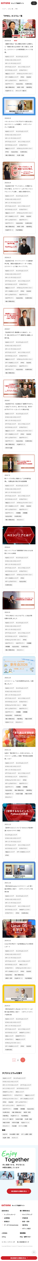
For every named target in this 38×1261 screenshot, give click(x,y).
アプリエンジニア (11, 67)
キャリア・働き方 (21, 90)
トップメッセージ (9, 1214)
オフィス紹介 (26, 1229)
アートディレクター (9, 1105)
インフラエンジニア (24, 67)
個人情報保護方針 (22, 1242)
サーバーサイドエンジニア (13, 63)
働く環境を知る (10, 87)
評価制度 (25, 1218)
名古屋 (14, 1126)
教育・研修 (21, 87)
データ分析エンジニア (12, 77)
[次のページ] (22, 1060)
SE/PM (5, 1134)
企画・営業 (7, 1137)
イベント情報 (23, 1126)
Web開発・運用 (14, 1134)
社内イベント (9, 722)
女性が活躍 (20, 793)
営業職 (18, 513)
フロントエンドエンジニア (13, 60)
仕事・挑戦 (21, 155)
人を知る (4, 1233)
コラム (4, 1237)
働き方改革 (29, 719)
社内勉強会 (20, 230)
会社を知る (20, 84)
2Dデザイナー (10, 84)
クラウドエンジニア (11, 70)
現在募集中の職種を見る (19, 1191)
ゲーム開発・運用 (27, 1134)
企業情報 (7, 1218)
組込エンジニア (10, 73)
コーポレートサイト (7, 1242)
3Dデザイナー (24, 80)
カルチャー (21, 519)
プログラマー (23, 70)
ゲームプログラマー (11, 80)
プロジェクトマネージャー (25, 73)
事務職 (25, 513)
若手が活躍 (9, 448)
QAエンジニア (10, 56)
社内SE (29, 77)
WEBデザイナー (20, 1036)
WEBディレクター (25, 909)
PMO (22, 77)
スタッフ (15, 1137)
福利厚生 (29, 87)
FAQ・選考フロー (25, 1237)
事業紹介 (7, 1221)
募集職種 (23, 1233)
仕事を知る (29, 84)
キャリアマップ (27, 1214)
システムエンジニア (22, 56)
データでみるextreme (11, 1225)
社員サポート (9, 90)
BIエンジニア (23, 964)
